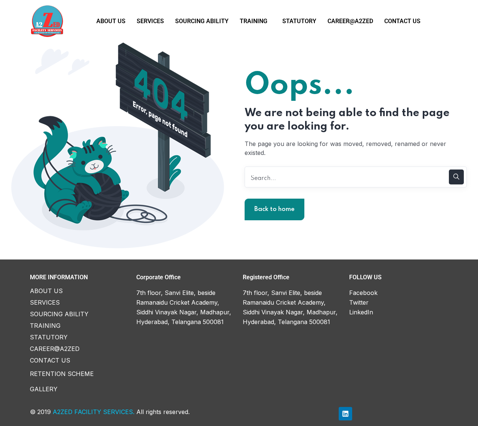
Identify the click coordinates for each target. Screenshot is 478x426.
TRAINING (253, 21)
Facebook (363, 292)
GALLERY (44, 389)
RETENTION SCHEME (62, 373)
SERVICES (150, 21)
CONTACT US (402, 21)
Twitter (359, 302)
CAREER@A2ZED (350, 21)
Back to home (274, 209)
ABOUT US (110, 21)
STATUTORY (299, 21)
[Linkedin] (345, 413)
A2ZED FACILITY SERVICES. (93, 412)
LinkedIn (361, 312)
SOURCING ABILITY (202, 21)
